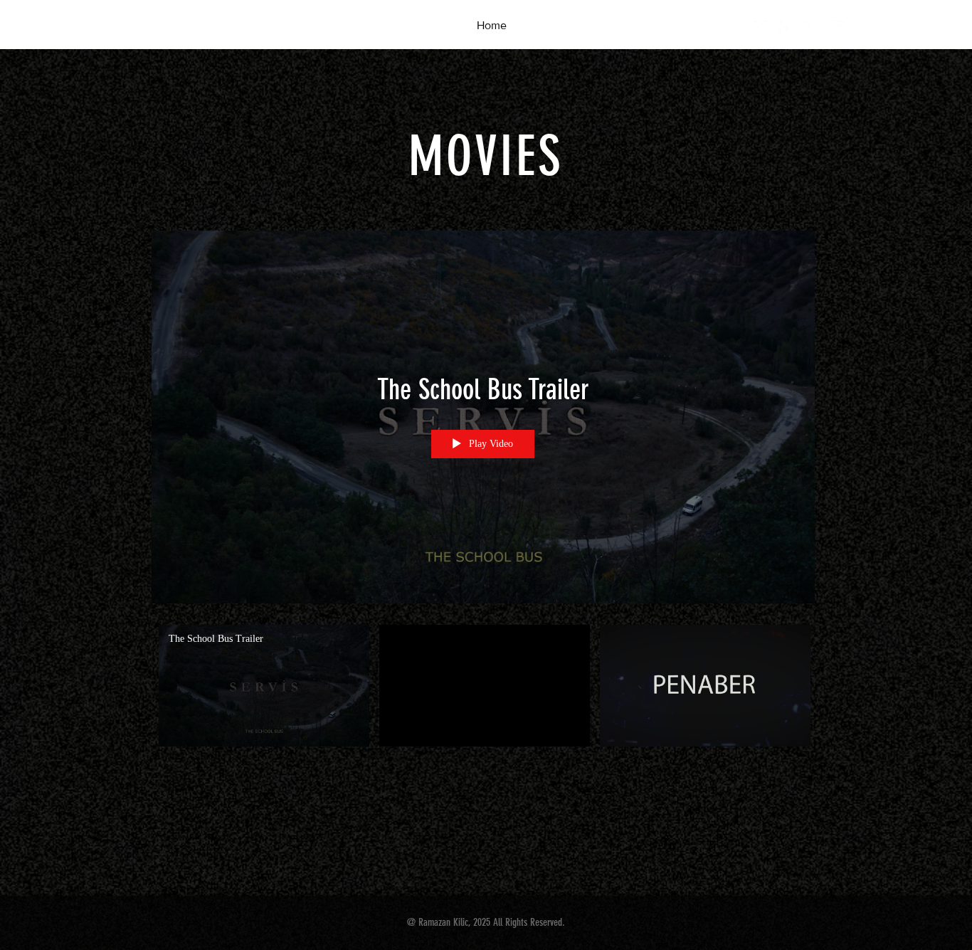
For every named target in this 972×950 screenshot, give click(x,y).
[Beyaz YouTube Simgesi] (837, 28)
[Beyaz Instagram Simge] (735, 28)
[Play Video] (264, 685)
